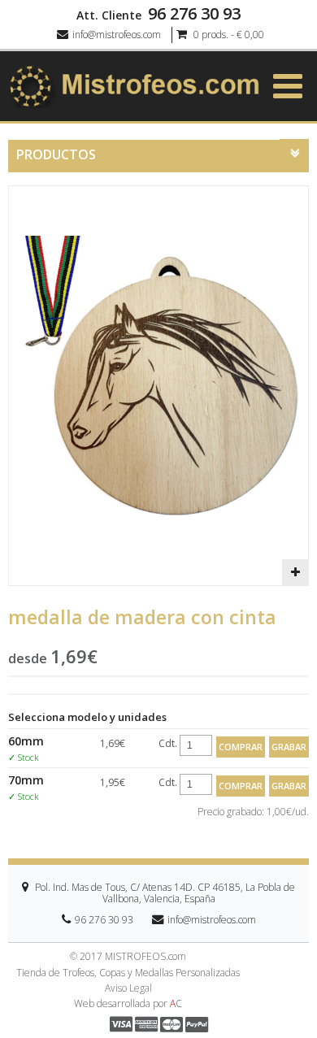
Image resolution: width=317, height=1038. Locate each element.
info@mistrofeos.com (116, 34)
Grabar (288, 746)
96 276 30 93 (194, 14)
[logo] (134, 85)
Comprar (241, 746)
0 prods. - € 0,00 (227, 34)
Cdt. (167, 743)
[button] (295, 572)
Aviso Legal (128, 988)
